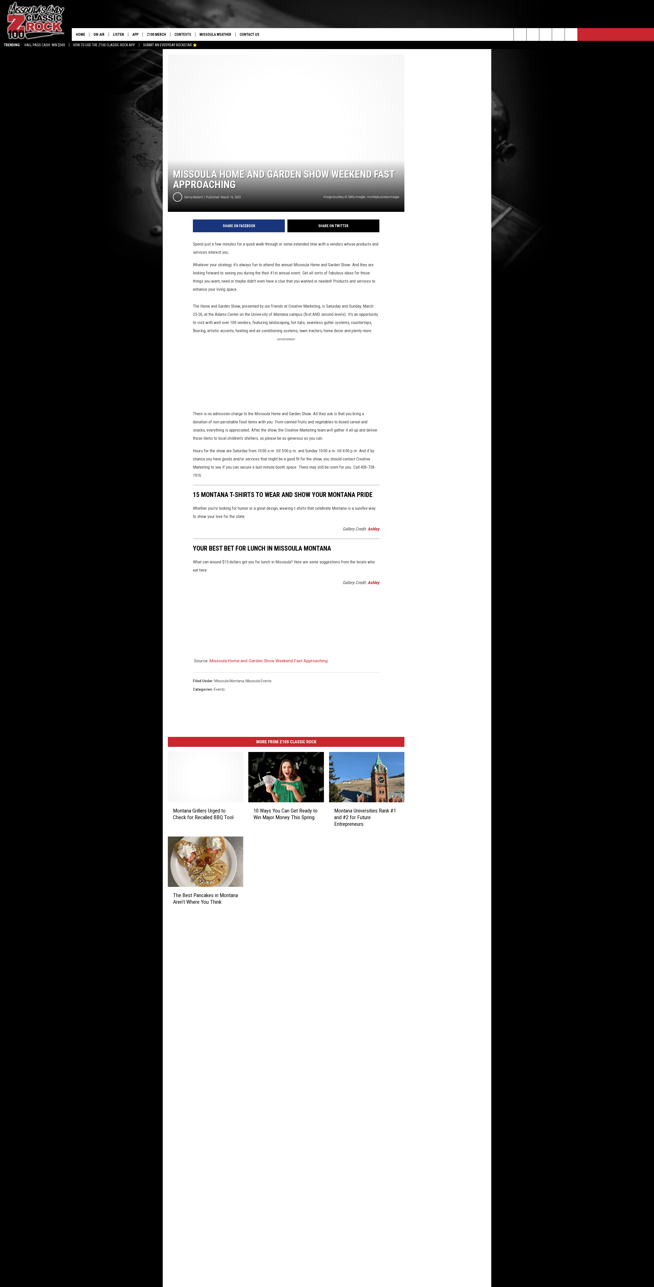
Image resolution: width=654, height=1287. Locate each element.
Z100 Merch (156, 34)
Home (80, 34)
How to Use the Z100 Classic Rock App (104, 45)
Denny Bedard (193, 197)
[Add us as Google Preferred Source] (533, 34)
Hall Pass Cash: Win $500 (45, 45)
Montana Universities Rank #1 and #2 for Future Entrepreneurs (365, 817)
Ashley (373, 528)
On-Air (99, 34)
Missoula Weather (215, 34)
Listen (118, 34)
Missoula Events (259, 681)
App (135, 34)
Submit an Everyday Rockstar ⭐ (170, 45)
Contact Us (249, 34)
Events (219, 689)
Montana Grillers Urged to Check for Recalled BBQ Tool (203, 814)
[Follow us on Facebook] (545, 34)
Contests (182, 34)
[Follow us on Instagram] (558, 34)
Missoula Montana (229, 681)
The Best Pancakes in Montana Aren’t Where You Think (205, 898)
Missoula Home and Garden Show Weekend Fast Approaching (268, 660)
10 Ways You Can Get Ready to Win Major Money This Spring (285, 814)
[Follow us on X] (571, 34)
